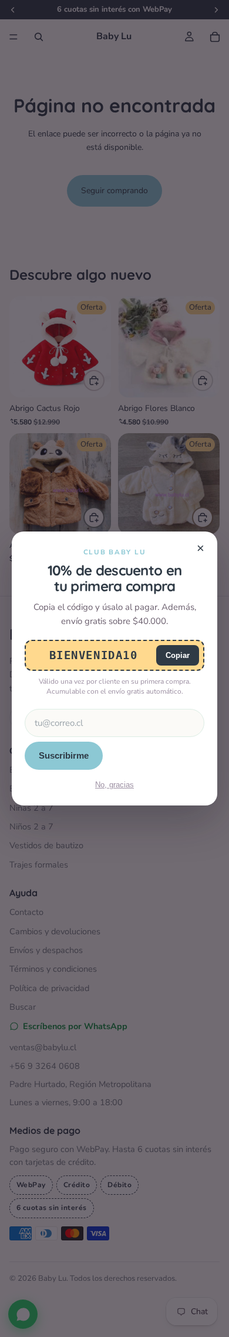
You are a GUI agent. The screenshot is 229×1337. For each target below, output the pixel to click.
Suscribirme (64, 755)
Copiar (178, 655)
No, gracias (114, 784)
